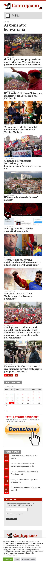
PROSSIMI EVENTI (12, 452)
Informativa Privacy (9, 555)
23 (39, 400)
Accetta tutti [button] (8, 559)
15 (33, 397)
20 (22, 400)
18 (12, 400)
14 (28, 397)
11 (12, 397)
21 (28, 400)
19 (17, 400)
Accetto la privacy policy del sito (16, 514)
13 (22, 397)
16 (39, 397)
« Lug (5, 411)
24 (6, 403)
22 (33, 400)
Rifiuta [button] (17, 559)
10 (6, 397)
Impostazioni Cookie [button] (28, 559)
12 (17, 397)
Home (6, 22)
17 (6, 400)
